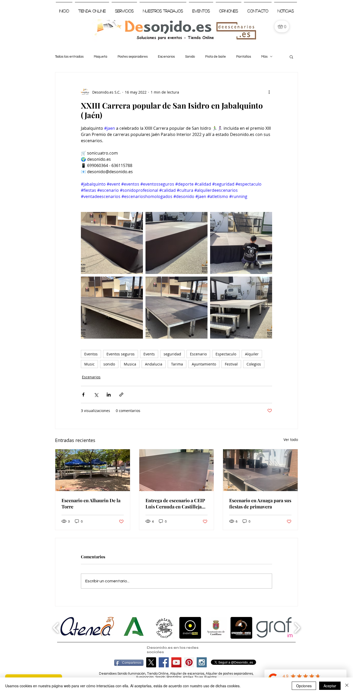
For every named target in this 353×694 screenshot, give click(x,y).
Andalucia (153, 364)
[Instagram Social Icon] (202, 662)
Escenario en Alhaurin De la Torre (91, 503)
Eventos (91, 354)
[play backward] (56, 627)
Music (89, 364)
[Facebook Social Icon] (164, 662)
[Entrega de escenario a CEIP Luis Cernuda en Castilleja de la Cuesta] (176, 470)
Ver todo (290, 439)
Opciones (304, 685)
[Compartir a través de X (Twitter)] (96, 394)
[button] (291, 57)
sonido (109, 364)
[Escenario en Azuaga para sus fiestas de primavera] (260, 470)
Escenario (198, 354)
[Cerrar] (347, 686)
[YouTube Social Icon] (176, 662)
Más (264, 56)
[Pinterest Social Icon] (189, 662)
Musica (130, 364)
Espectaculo (226, 354)
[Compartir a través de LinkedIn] (108, 394)
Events (149, 354)
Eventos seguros (120, 354)
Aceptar (330, 685)
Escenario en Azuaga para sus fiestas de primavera (260, 503)
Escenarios (166, 56)
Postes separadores (133, 56)
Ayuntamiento (204, 364)
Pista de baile (215, 56)
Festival (231, 364)
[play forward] (297, 627)
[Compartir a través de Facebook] (83, 394)
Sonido (190, 56)
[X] (151, 662)
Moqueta (100, 56)
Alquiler (252, 354)
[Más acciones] (269, 92)
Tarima (177, 364)
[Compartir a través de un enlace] (121, 394)
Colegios (254, 364)
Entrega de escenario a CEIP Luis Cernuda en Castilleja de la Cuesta (175, 503)
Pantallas (243, 56)
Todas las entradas (69, 56)
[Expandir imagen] (112, 243)
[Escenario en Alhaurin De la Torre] (92, 470)
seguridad (172, 354)
